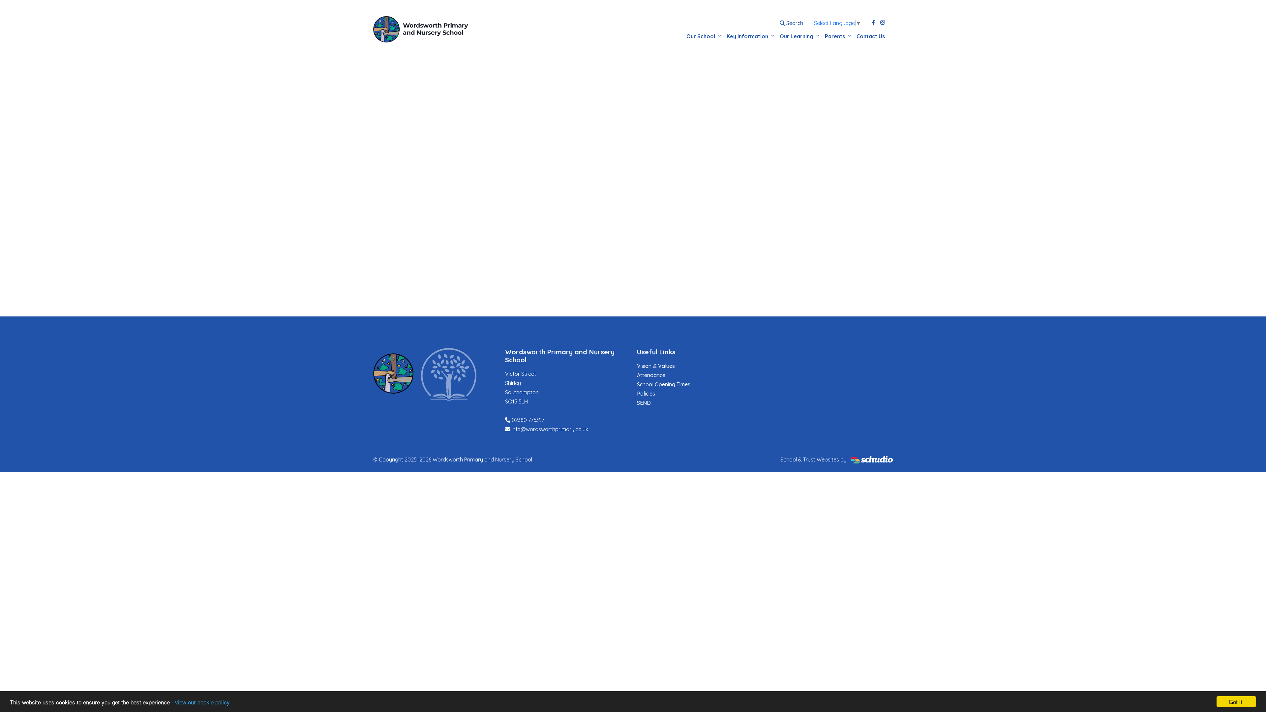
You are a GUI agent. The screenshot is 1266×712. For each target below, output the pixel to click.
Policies (646, 393)
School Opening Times (663, 384)
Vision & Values (656, 366)
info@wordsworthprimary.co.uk (550, 429)
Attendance (651, 375)
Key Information (747, 36)
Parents (835, 36)
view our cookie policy (202, 702)
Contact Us (871, 36)
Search (794, 23)
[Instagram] (883, 22)
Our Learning (796, 36)
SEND (644, 403)
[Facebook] (873, 22)
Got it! (1236, 701)
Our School (700, 36)
